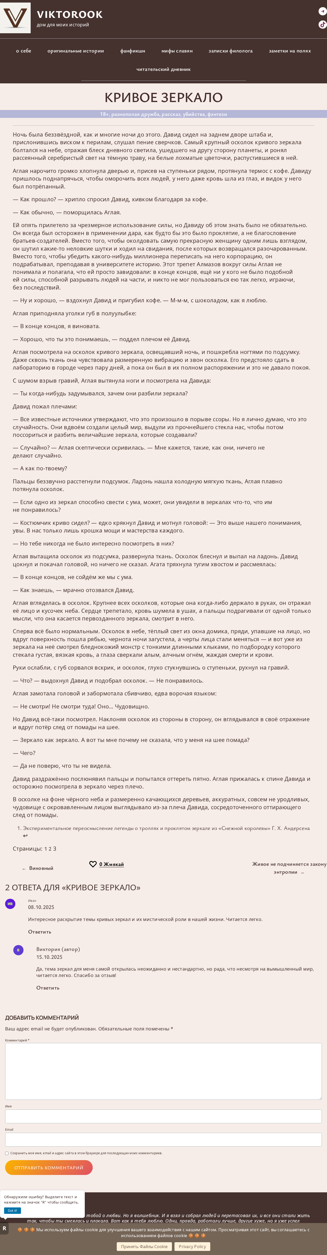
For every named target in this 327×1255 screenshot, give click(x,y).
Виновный (41, 867)
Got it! (12, 1211)
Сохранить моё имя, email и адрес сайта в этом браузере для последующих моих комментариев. (86, 1153)
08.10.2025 (41, 906)
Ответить (39, 931)
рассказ (171, 113)
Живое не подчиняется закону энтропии (289, 867)
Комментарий (17, 1040)
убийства (194, 113)
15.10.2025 (49, 956)
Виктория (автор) (58, 948)
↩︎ (25, 835)
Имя (8, 1106)
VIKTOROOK (70, 14)
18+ (104, 113)
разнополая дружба (135, 113)
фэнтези (217, 113)
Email (9, 1130)
